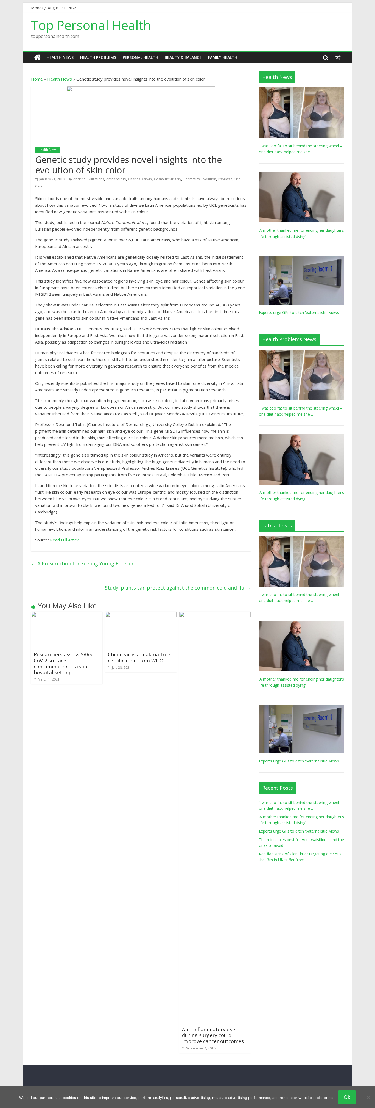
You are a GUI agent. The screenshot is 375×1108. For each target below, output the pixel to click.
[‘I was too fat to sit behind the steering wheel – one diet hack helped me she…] (301, 90)
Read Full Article (65, 540)
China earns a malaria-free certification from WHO (139, 657)
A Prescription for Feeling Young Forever (82, 563)
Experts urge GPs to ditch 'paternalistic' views (299, 312)
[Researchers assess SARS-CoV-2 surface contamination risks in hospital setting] (66, 615)
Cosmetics (191, 179)
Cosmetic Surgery (167, 179)
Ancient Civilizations (88, 179)
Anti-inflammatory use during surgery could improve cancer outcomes (213, 1035)
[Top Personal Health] (37, 57)
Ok (347, 1097)
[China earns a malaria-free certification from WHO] (141, 615)
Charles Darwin (140, 179)
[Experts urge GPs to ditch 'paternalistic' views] (301, 259)
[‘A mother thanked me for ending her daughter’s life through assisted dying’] (301, 174)
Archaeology (116, 179)
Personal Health (140, 57)
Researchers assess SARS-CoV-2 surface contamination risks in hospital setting (64, 663)
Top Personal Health (91, 25)
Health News (60, 57)
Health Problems (98, 57)
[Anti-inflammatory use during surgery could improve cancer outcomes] (215, 615)
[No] (368, 1097)
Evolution (209, 179)
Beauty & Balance (183, 57)
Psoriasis (225, 179)
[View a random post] (338, 57)
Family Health (222, 57)
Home (37, 79)
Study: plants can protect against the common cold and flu (178, 587)
